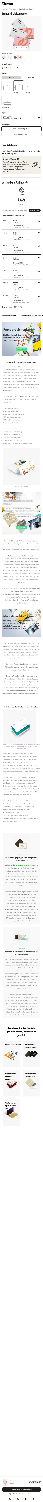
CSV (15, 307)
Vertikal (11, 77)
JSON (20, 307)
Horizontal (31, 77)
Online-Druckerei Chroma (20, 865)
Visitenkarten (14, 541)
